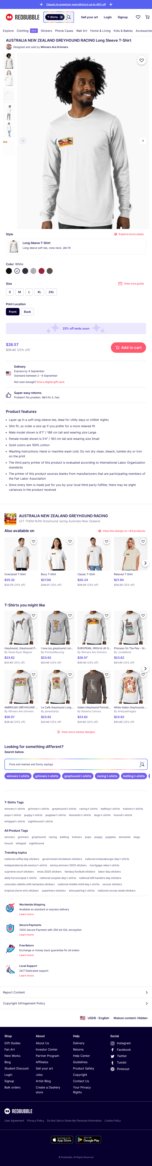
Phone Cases (64, 31)
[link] (18, 776)
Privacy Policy (35, 1120)
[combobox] (59, 17)
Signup (9, 1081)
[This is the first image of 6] (23, 140)
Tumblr (122, 1062)
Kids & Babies (123, 31)
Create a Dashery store (48, 1089)
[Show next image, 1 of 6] (143, 140)
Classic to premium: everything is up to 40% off (76, 4)
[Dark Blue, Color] (25, 271)
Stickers (46, 31)
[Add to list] (141, 60)
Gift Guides (12, 1043)
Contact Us (81, 1081)
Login (8, 1075)
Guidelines (80, 1062)
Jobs (39, 1075)
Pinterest (123, 1069)
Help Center (81, 1056)
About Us (42, 1043)
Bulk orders (12, 1087)
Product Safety (83, 1068)
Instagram (124, 1043)
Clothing (26, 31)
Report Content (14, 992)
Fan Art (9, 1049)
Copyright (80, 1075)
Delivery (79, 1043)
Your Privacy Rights (82, 1089)
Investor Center (46, 1049)
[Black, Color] (9, 271)
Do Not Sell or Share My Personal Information (74, 1120)
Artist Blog (43, 1081)
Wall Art (81, 31)
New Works (12, 1056)
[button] (76, 4)
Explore (8, 31)
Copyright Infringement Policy (24, 1003)
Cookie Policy (113, 1120)
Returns (78, 1049)
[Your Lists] (138, 17)
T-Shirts (10, 802)
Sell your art (44, 1068)
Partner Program (47, 1056)
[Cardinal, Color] (41, 271)
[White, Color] (17, 271)
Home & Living (100, 31)
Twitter (122, 1056)
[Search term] (68, 17)
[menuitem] (8, 30)
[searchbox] (76, 764)
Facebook (124, 1049)
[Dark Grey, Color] (50, 271)
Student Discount (16, 1068)
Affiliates (42, 1062)
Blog (7, 1062)
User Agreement (14, 1120)
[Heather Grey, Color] (33, 271)
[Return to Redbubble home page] (22, 17)
